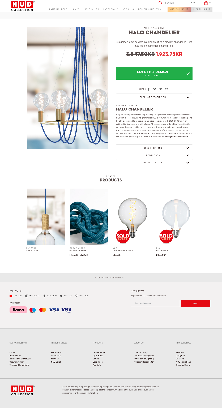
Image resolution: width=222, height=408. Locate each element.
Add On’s (128, 9)
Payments (15, 303)
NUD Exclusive (179, 9)
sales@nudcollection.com (176, 136)
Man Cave (55, 359)
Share (142, 89)
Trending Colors (183, 365)
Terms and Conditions (19, 365)
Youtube (18, 296)
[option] (67, 89)
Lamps (76, 9)
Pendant (31, 248)
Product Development (144, 355)
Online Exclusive (154, 28)
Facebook (52, 296)
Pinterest (84, 296)
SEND (195, 303)
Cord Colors (98, 362)
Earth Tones (56, 352)
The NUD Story (141, 352)
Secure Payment (17, 362)
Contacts (180, 359)
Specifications (153, 148)
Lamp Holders (58, 9)
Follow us (16, 291)
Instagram (34, 296)
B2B (193, 2)
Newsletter (137, 291)
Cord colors (77, 248)
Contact (13, 352)
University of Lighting (144, 359)
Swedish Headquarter (144, 362)
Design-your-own (149, 9)
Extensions (110, 9)
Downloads (153, 155)
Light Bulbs (91, 9)
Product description (153, 97)
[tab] (154, 97)
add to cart (152, 75)
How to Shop (15, 355)
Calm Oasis (56, 355)
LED (115, 248)
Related (111, 176)
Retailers (180, 352)
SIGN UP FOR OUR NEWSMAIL (111, 278)
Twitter (68, 296)
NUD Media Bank (183, 362)
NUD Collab (56, 362)
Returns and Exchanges (20, 359)
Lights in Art (201, 9)
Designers (180, 355)
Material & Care (153, 163)
